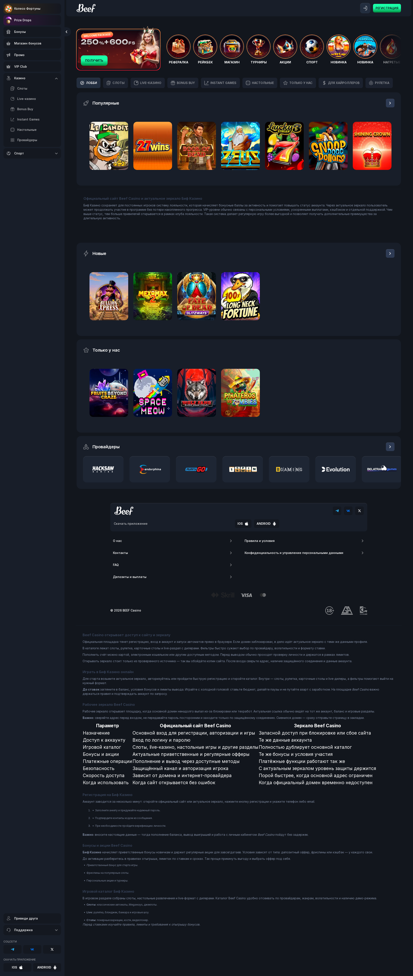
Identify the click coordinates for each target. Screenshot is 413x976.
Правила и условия (260, 541)
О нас (117, 541)
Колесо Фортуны (27, 8)
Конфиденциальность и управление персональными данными (294, 553)
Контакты (120, 553)
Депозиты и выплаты (129, 577)
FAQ (116, 565)
